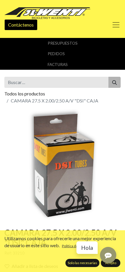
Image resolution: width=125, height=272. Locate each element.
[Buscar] (114, 82)
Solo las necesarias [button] (82, 263)
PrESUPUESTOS (63, 43)
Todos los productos (24, 93)
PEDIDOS (56, 53)
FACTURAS (58, 64)
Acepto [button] (110, 263)
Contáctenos (21, 24)
